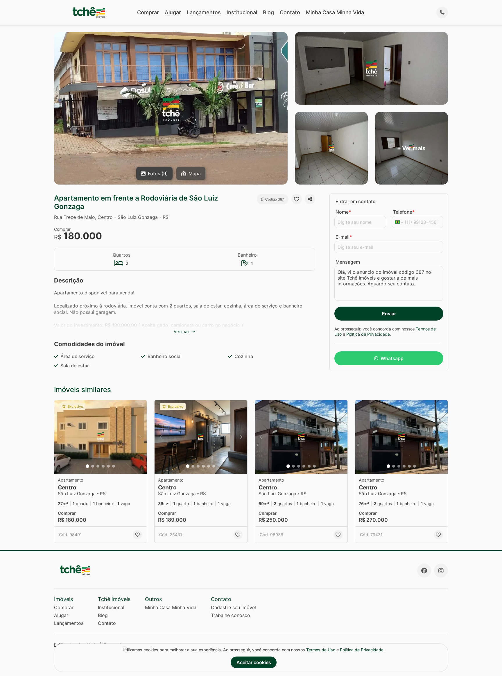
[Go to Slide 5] (108, 466)
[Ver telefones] (442, 12)
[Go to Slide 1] (87, 466)
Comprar (148, 12)
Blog (268, 12)
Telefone (404, 212)
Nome (343, 212)
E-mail (344, 237)
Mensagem (348, 262)
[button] (100, 437)
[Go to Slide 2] (92, 466)
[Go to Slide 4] (103, 466)
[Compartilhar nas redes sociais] (310, 199)
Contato (290, 12)
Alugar (173, 12)
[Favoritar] (296, 199)
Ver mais (182, 331)
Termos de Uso (320, 649)
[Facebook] (424, 570)
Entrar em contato (356, 201)
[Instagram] (441, 570)
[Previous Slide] (60, 437)
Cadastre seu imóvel (233, 607)
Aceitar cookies (253, 662)
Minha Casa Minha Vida (335, 12)
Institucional (242, 12)
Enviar (389, 313)
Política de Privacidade (368, 334)
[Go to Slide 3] (97, 466)
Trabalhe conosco (230, 615)
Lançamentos (204, 12)
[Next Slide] (141, 437)
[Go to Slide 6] (113, 466)
